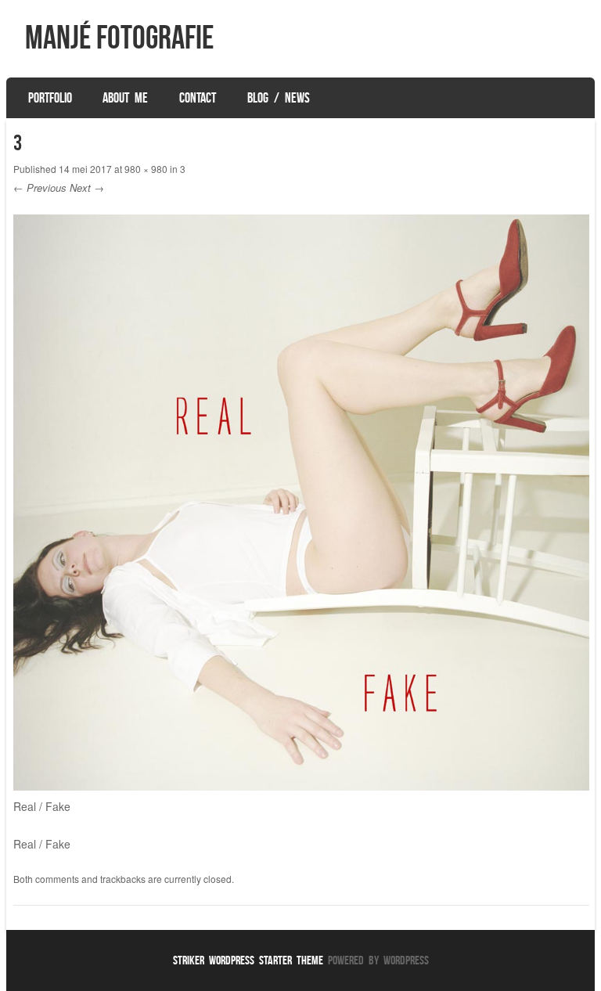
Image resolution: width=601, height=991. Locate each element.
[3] (301, 786)
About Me (125, 98)
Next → (87, 187)
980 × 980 (145, 168)
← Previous (40, 187)
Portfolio (50, 98)
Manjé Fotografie (119, 37)
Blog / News (278, 98)
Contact (197, 98)
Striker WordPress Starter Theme (248, 960)
